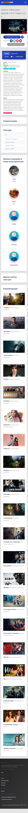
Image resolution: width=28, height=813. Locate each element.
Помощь (3, 785)
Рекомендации (19, 56)
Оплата (3, 791)
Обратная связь (5, 780)
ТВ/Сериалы (12, 68)
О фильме (6, 53)
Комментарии (14, 53)
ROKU (2, 772)
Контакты (3, 782)
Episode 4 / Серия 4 (9, 148)
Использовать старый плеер (16, 44)
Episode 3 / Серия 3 (9, 145)
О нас (2, 778)
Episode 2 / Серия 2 (9, 142)
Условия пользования (6, 799)
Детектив (6, 68)
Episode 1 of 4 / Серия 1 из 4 (11, 139)
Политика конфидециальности (8, 797)
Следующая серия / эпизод (11, 36)
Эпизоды (6, 56)
